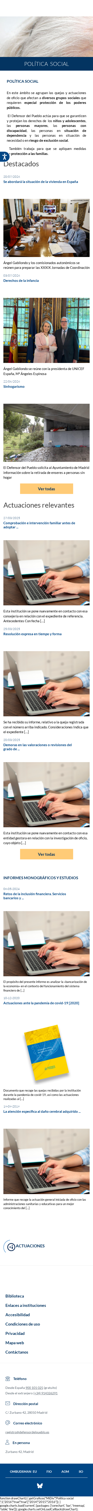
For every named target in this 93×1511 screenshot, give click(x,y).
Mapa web (14, 1342)
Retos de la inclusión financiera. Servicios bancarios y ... (34, 896)
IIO (81, 1471)
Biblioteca (14, 1295)
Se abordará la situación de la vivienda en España (40, 182)
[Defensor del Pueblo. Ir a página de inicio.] (46, 9)
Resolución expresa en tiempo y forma (32, 634)
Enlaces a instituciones (25, 1305)
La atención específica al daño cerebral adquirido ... (42, 1111)
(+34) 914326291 (45, 1393)
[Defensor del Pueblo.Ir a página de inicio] (46, 1277)
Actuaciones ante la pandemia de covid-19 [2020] (41, 1003)
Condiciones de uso (22, 1323)
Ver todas (46, 488)
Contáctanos (16, 1351)
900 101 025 (34, 1388)
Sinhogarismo (14, 386)
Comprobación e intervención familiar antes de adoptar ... (39, 525)
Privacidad (15, 1333)
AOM (65, 1471)
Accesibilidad (17, 1314)
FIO (49, 1471)
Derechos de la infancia (21, 280)
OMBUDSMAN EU (23, 1471)
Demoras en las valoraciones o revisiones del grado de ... (37, 747)
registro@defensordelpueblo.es (27, 1432)
